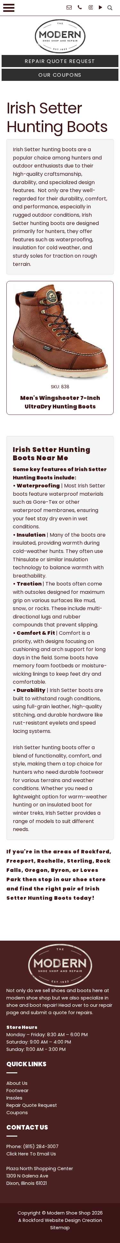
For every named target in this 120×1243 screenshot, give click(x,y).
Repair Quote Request (60, 61)
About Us (17, 1083)
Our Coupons (60, 75)
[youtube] (100, 6)
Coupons (17, 1112)
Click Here (17, 1154)
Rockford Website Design (52, 1220)
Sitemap (60, 1227)
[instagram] (91, 6)
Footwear (17, 1090)
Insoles (14, 1098)
